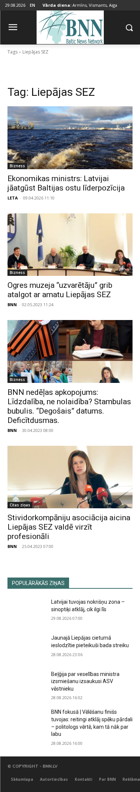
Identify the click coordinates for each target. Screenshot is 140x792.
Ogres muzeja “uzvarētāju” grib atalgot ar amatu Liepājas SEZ (59, 290)
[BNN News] (70, 26)
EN (32, 5)
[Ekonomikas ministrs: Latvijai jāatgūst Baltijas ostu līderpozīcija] (70, 137)
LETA (12, 198)
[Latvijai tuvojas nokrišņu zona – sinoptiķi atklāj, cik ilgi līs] (26, 611)
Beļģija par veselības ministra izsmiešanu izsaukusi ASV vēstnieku (85, 681)
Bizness (17, 165)
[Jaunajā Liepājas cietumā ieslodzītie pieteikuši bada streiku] (26, 647)
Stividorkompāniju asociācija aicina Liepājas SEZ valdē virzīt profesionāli (68, 527)
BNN (12, 304)
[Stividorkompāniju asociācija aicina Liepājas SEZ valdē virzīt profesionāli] (70, 477)
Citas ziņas (20, 505)
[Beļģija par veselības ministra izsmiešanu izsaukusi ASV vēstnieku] (26, 684)
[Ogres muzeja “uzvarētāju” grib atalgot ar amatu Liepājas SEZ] (70, 244)
